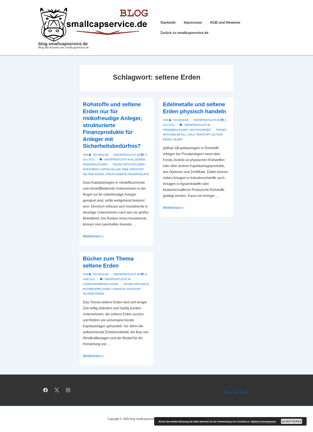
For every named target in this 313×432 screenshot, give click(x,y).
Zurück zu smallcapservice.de (184, 33)
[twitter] (57, 390)
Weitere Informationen (263, 421)
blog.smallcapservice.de (63, 43)
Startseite (168, 22)
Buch (145, 284)
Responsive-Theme (236, 392)
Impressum (193, 22)
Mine (125, 169)
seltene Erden (93, 174)
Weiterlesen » (93, 236)
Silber (177, 139)
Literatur (119, 289)
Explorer (138, 164)
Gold (191, 134)
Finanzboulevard (95, 164)
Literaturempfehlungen (100, 284)
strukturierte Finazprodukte (127, 174)
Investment (91, 169)
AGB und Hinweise (225, 22)
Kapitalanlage (110, 169)
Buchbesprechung (96, 289)
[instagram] (68, 390)
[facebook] (46, 390)
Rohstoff (137, 169)
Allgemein (138, 159)
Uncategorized (200, 129)
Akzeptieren (291, 421)
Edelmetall (178, 134)
